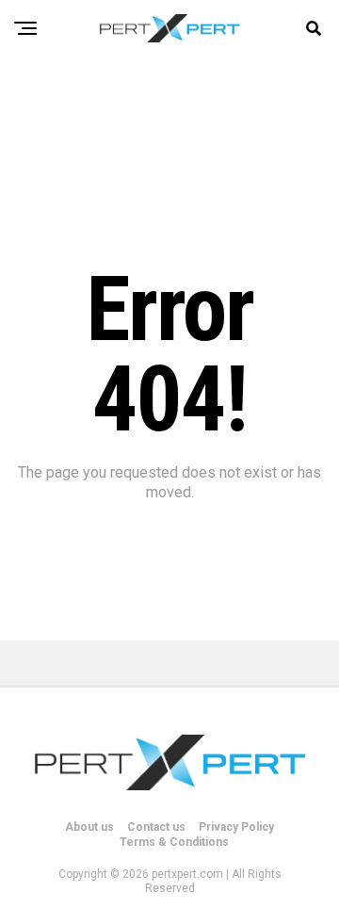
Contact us (156, 827)
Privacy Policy (236, 827)
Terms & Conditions (174, 842)
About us (89, 827)
